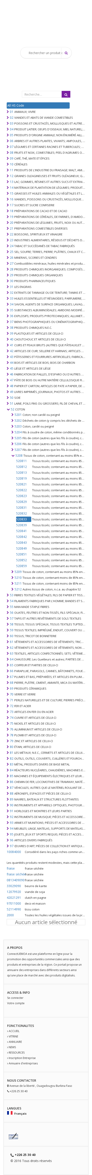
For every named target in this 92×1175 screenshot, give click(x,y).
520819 (21, 478)
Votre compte (16, 1003)
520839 (21, 525)
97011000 (14, 903)
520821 (21, 484)
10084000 (14, 852)
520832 (21, 513)
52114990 (14, 909)
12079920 (14, 892)
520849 (21, 548)
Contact (24, 1080)
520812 (21, 467)
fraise (11, 868)
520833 (21, 519)
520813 (21, 472)
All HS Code (15, 105)
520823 (21, 496)
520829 (21, 502)
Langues (14, 1108)
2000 (10, 915)
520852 (21, 560)
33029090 (14, 886)
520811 (21, 461)
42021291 (14, 897)
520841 (21, 531)
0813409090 (15, 880)
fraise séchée (15, 874)
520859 (21, 566)
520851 (21, 554)
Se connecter (15, 998)
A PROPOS (14, 947)
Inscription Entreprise (22, 1058)
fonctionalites (20, 1026)
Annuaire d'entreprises (23, 1063)
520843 (21, 542)
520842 (21, 537)
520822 (21, 490)
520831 (21, 507)
